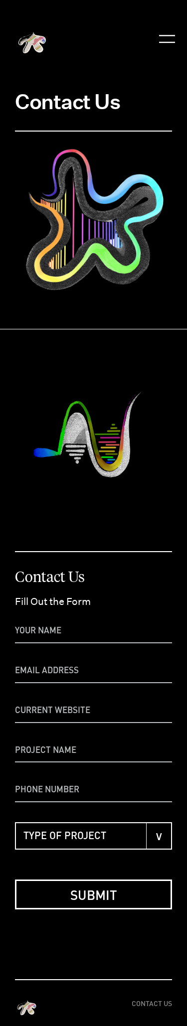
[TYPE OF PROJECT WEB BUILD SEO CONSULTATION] (93, 836)
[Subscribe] (166, 16)
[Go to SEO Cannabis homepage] (27, 1003)
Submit (93, 894)
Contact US (152, 1003)
